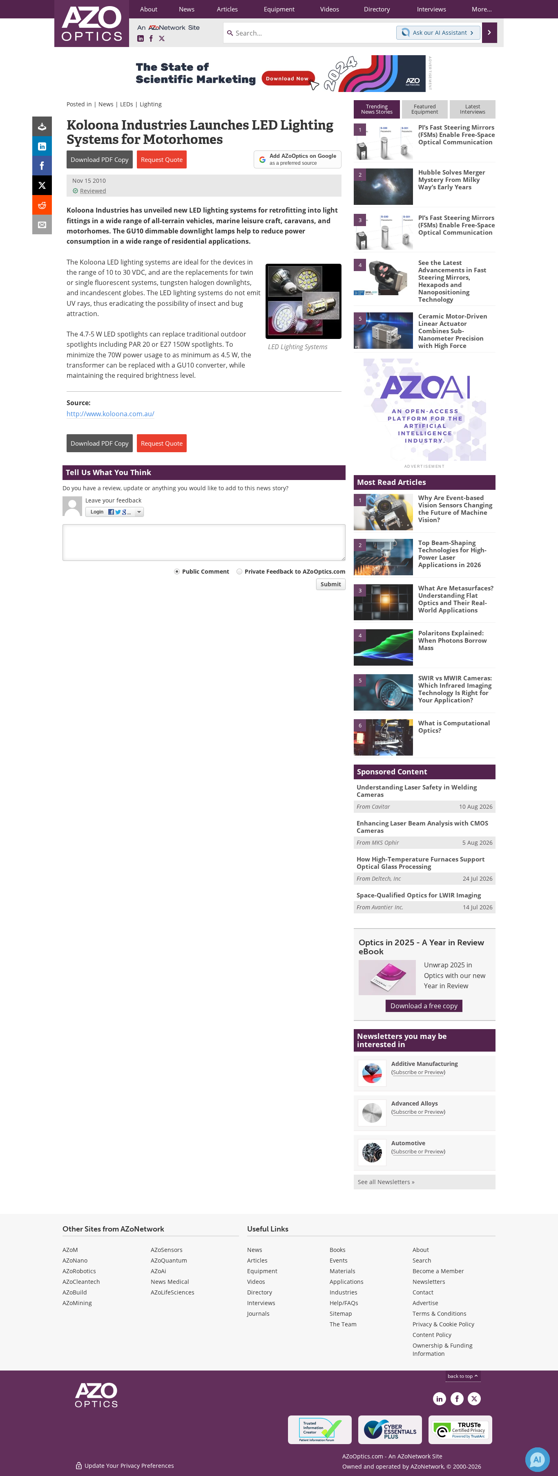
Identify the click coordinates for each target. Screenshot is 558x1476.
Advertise (425, 1303)
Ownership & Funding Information (443, 1349)
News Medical (170, 1281)
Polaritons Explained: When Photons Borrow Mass (452, 640)
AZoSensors (167, 1250)
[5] (383, 330)
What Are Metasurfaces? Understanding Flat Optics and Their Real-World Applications (455, 599)
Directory (259, 1292)
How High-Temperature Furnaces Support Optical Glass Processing (421, 862)
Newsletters (429, 1281)
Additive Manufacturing (424, 1064)
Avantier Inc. (388, 907)
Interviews (261, 1303)
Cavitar (381, 806)
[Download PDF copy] (42, 126)
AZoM (70, 1250)
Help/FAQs (344, 1303)
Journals (258, 1313)
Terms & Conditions (439, 1313)
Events (339, 1260)
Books (338, 1250)
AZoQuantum (169, 1260)
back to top (461, 1376)
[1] (383, 141)
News (106, 104)
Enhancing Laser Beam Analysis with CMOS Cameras (422, 826)
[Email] (42, 224)
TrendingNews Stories (377, 109)
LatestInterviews (472, 109)
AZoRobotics (79, 1271)
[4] (383, 276)
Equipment (262, 1271)
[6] (383, 736)
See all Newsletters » (386, 1182)
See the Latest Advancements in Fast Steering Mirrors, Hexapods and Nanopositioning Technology (452, 280)
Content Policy (432, 1335)
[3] (383, 231)
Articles (257, 1260)
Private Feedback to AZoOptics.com (295, 571)
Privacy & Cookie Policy (443, 1324)
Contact (423, 1292)
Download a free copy (424, 1005)
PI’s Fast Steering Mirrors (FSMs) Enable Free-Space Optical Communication (456, 134)
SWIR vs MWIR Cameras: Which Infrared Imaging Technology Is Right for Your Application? (455, 689)
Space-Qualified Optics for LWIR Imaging (419, 895)
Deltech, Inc (386, 878)
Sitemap (341, 1313)
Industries (343, 1292)
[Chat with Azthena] (537, 1459)
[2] (383, 186)
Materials (342, 1271)
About (421, 1250)
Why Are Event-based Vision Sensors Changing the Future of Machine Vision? (455, 508)
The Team (343, 1324)
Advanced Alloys (414, 1103)
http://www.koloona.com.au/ (110, 413)
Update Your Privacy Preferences (128, 1465)
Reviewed (93, 191)
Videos (256, 1281)
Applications (347, 1281)
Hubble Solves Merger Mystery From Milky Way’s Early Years (451, 179)
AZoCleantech (81, 1281)
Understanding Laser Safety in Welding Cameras (417, 791)
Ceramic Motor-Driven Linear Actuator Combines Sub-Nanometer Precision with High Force (452, 331)
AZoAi (158, 1271)
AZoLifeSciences (172, 1292)
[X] (42, 185)
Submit (331, 584)
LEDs (126, 104)
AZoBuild (74, 1292)
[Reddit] (42, 205)
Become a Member (438, 1271)
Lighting (151, 104)
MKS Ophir (385, 842)
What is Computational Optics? (454, 726)
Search (422, 1260)
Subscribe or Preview (418, 1072)
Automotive (408, 1143)
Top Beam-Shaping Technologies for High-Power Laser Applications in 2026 (452, 553)
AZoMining (77, 1303)
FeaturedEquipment (424, 109)
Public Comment (205, 571)
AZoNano (74, 1260)
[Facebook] (42, 165)
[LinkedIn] (42, 146)
